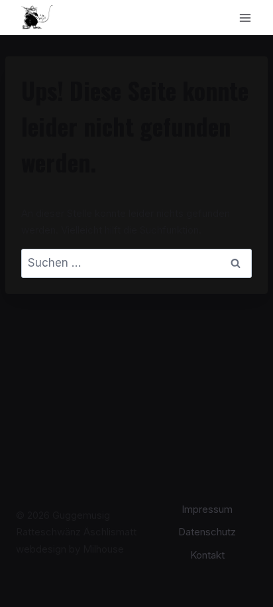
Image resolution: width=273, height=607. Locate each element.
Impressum (207, 509)
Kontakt (207, 555)
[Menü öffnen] (245, 17)
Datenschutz (207, 531)
